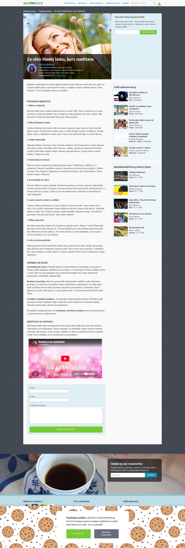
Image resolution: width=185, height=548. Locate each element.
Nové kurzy (82, 3)
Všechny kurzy (69, 3)
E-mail (32, 397)
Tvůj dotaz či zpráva (38, 405)
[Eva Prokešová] (31, 68)
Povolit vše (78, 533)
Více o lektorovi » (59, 75)
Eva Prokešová (46, 64)
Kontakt (125, 3)
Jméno (32, 388)
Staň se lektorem (96, 3)
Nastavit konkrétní (106, 533)
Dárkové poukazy (113, 3)
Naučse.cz (33, 3)
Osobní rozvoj (45, 11)
